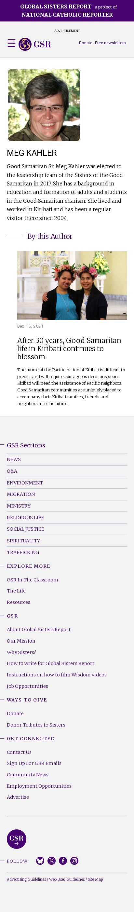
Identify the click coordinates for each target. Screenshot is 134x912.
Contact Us (19, 752)
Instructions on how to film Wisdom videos (57, 675)
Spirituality (23, 541)
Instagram (74, 861)
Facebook (63, 861)
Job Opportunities (27, 686)
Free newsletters (110, 42)
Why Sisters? (21, 652)
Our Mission (21, 641)
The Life (16, 591)
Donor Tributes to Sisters (36, 725)
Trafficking (23, 552)
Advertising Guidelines (26, 879)
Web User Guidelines (67, 879)
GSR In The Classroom (32, 580)
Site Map (95, 879)
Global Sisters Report (16, 839)
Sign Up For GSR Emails (34, 763)
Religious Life (25, 518)
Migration (21, 494)
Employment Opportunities (39, 786)
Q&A (12, 471)
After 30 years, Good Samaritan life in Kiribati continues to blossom (69, 349)
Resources (18, 602)
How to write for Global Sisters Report (50, 663)
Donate (85, 42)
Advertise (18, 797)
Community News (27, 775)
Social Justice (25, 529)
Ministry (19, 506)
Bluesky (40, 861)
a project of (68, 10)
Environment (25, 483)
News (14, 459)
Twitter (51, 861)
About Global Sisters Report (39, 630)
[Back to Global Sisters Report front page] (35, 44)
